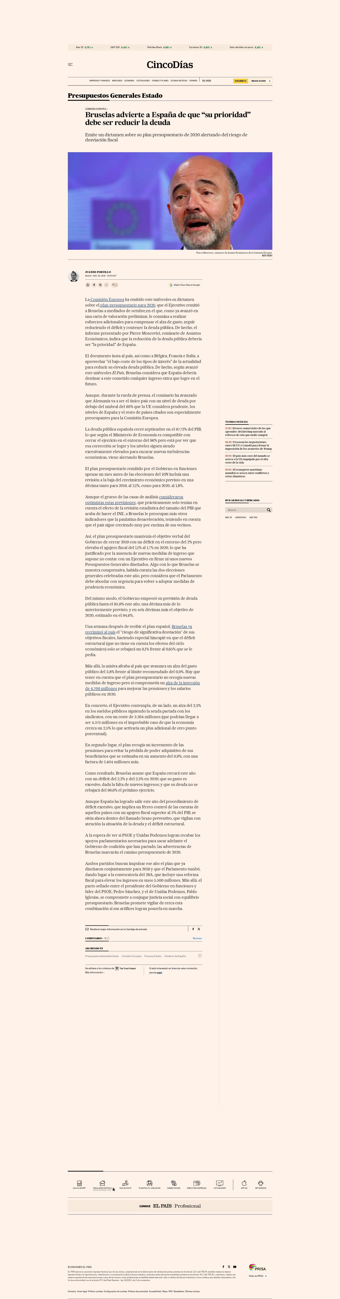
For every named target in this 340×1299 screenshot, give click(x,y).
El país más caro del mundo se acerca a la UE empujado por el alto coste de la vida (247, 459)
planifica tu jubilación (149, 1188)
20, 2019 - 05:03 (104, 276)
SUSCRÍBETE (240, 81)
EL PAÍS (205, 79)
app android (260, 1188)
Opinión (193, 81)
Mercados (117, 81)
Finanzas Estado (153, 956)
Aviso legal (82, 1291)
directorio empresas (196, 1188)
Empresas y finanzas (99, 81)
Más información (94, 972)
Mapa (165, 1291)
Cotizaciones (143, 81)
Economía (129, 81)
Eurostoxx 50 (195, 47)
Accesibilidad (155, 1291)
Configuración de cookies (115, 1291)
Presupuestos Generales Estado (115, 95)
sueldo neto (125, 1188)
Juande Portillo (98, 272)
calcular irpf (79, 1188)
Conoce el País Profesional (170, 1206)
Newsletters (179, 1291)
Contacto (72, 1291)
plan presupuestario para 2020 (127, 305)
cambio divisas (173, 1188)
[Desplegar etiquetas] (199, 955)
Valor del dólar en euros (241, 47)
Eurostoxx (240, 517)
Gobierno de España (175, 956)
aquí (159, 972)
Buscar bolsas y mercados (242, 500)
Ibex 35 (79, 47)
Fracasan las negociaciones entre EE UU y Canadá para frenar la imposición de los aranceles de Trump (248, 445)
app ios (244, 1188)
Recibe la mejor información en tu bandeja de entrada (118, 929)
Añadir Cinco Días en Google (187, 285)
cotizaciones (220, 1188)
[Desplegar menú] (70, 64)
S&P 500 (115, 47)
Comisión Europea (95, 109)
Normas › (197, 938)
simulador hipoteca (102, 1188)
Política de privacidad (138, 1291)
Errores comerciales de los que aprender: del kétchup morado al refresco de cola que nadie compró (248, 432)
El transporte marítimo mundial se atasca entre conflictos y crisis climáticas (247, 473)
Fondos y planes (160, 81)
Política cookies (95, 1291)
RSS (170, 1291)
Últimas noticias (179, 81)
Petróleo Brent (154, 47)
